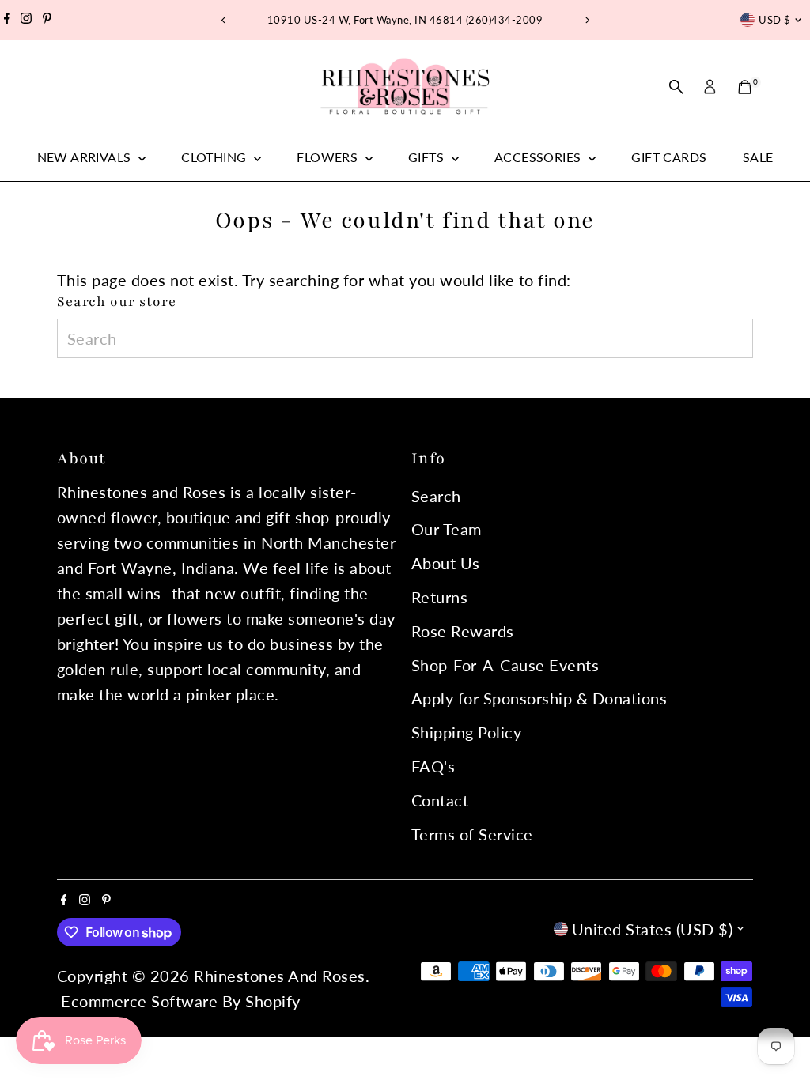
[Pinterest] (47, 20)
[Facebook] (7, 20)
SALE (758, 156)
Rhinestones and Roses (279, 975)
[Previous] (223, 20)
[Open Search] (676, 87)
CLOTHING (215, 156)
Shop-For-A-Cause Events (505, 664)
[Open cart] (744, 87)
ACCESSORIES (539, 156)
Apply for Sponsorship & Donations (539, 698)
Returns (439, 596)
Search (436, 495)
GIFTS (427, 156)
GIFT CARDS (668, 156)
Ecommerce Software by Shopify (181, 1000)
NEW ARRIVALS (85, 156)
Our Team (446, 528)
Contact (440, 800)
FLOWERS (329, 156)
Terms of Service (472, 834)
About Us (445, 562)
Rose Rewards (462, 630)
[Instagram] (26, 20)
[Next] (586, 20)
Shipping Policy (466, 732)
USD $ (774, 19)
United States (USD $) (652, 929)
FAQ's (433, 766)
